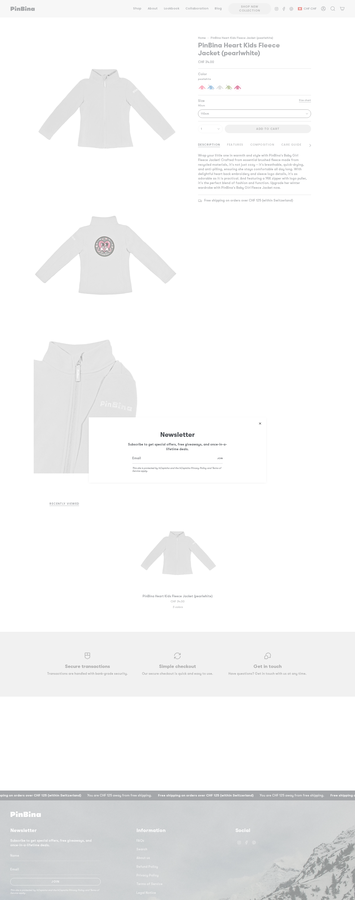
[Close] (260, 423)
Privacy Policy (198, 468)
